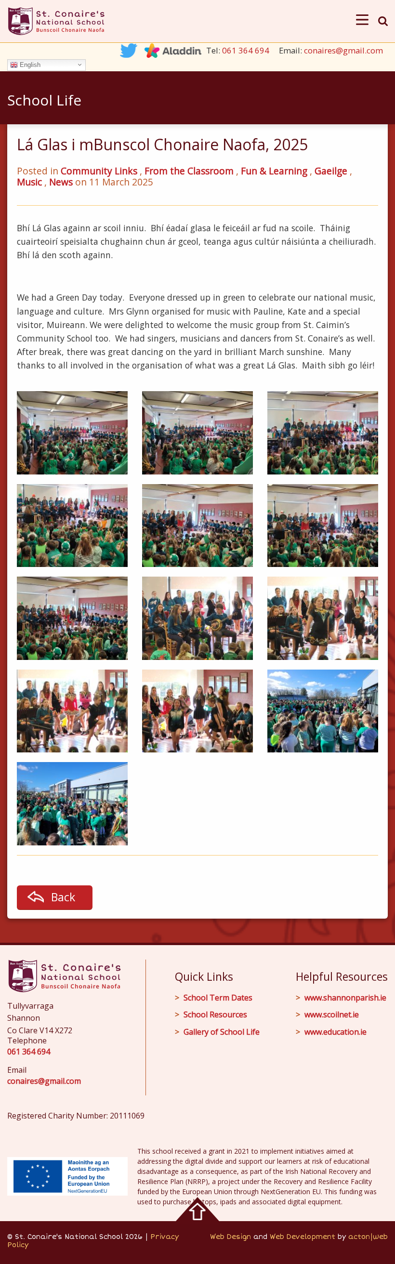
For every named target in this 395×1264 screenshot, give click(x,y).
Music (29, 181)
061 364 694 (245, 50)
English (29, 64)
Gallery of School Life (222, 1032)
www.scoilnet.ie (331, 1014)
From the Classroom (189, 170)
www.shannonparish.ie (345, 997)
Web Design (230, 1237)
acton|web (368, 1237)
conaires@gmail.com (343, 50)
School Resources (215, 1014)
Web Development (302, 1237)
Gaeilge (331, 170)
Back (63, 897)
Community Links (99, 170)
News (61, 181)
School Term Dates (218, 997)
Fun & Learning (274, 170)
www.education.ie (335, 1032)
